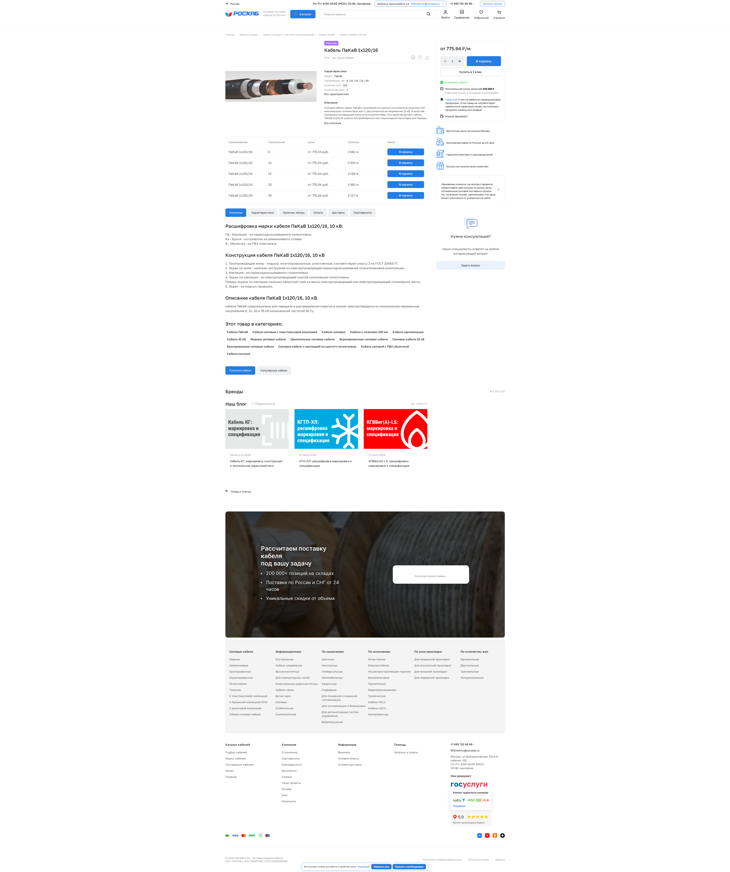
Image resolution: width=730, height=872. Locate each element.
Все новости (419, 404)
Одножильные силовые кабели (312, 339)
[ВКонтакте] (479, 835)
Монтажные (329, 665)
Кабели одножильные (408, 332)
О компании (290, 752)
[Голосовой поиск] (420, 14)
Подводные (329, 689)
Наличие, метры (293, 212)
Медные (234, 659)
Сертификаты (363, 212)
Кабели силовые (333, 332)
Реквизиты (289, 801)
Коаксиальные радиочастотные (297, 683)
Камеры (287, 776)
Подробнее (363, 866)
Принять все (381, 866)
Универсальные (332, 671)
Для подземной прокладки (431, 677)
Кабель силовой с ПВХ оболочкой (385, 346)
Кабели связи (285, 689)
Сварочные (329, 683)
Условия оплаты (348, 758)
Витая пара (283, 696)
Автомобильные (332, 677)
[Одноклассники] (495, 835)
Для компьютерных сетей (293, 677)
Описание (235, 212)
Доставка (338, 212)
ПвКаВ (338, 76)
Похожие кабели (240, 370)
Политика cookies (478, 859)
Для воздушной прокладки (432, 659)
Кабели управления (289, 665)
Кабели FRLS (376, 702)
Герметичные (377, 683)
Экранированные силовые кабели (363, 339)
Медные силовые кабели (268, 339)
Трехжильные (470, 671)
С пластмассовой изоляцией (248, 696)
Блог (285, 795)
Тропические (377, 696)
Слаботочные (284, 708)
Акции (229, 770)
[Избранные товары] (481, 15)
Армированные (378, 714)
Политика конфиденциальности (442, 859)
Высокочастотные (287, 671)
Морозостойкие (378, 665)
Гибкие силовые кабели (245, 714)
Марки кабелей (235, 758)
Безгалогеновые (378, 677)
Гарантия (451, 99)
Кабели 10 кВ (236, 339)
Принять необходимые (409, 866)
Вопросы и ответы (406, 752)
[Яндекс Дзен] (502, 835)
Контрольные (284, 659)
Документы (289, 770)
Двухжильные (470, 665)
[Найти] (428, 14)
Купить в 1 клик (470, 72)
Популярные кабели (274, 370)
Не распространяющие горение (389, 671)
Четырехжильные (472, 677)
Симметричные (286, 714)
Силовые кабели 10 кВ (408, 339)
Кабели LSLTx (377, 708)
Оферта (500, 859)
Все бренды (497, 391)
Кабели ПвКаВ (237, 332)
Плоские (235, 689)
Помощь (400, 744)
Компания (289, 744)
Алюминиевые (238, 665)
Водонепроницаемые (382, 689)
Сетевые (281, 702)
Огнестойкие (238, 683)
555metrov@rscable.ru (425, 3)
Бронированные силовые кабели (250, 346)
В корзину (406, 151)
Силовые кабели (241, 651)
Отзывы (287, 789)
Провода (231, 776)
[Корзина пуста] (499, 15)
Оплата (318, 212)
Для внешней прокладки (430, 671)
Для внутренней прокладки (432, 665)
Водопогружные (332, 722)
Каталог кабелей (237, 744)
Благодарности (292, 764)
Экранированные (241, 677)
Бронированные (240, 671)
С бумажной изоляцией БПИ (248, 702)
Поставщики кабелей (239, 764)
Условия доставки (350, 764)
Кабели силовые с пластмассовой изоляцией (284, 332)
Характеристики (263, 212)
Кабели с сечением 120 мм (369, 332)
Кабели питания (238, 353)
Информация (347, 744)
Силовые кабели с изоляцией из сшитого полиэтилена (317, 346)
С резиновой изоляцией (245, 708)
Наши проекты (291, 782)
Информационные (288, 651)
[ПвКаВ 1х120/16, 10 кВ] (271, 86)
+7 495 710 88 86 (461, 3)
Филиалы (344, 752)
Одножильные (470, 659)
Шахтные (328, 659)
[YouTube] (487, 835)
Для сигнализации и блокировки (344, 705)
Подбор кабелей (236, 752)
